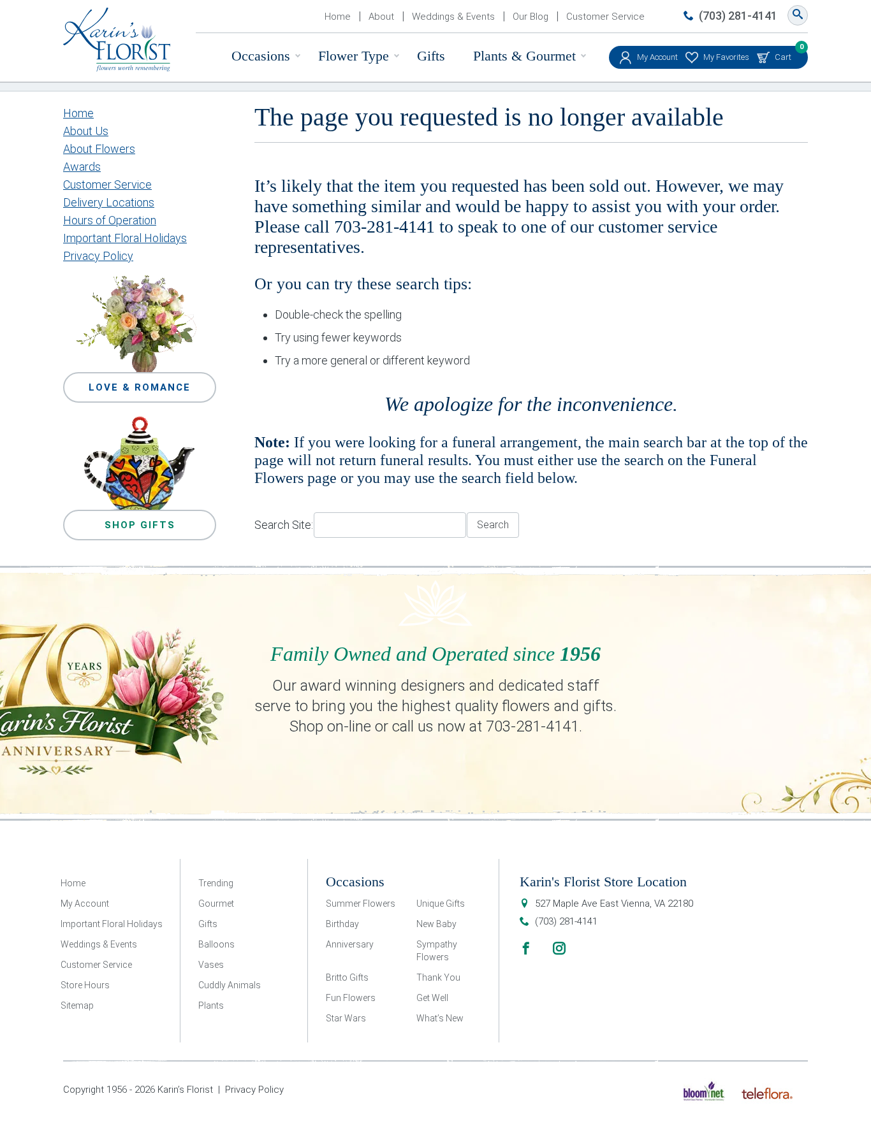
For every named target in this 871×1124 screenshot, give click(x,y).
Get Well (432, 998)
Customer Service (605, 16)
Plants (211, 1005)
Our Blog (530, 16)
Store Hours (85, 985)
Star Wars (346, 1018)
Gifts (431, 56)
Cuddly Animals (229, 985)
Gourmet (216, 903)
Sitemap (77, 1005)
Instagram (559, 948)
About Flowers (99, 148)
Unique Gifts (440, 903)
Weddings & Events (453, 16)
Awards (82, 166)
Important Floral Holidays (125, 238)
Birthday (342, 924)
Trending (215, 883)
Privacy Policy (98, 256)
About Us (85, 131)
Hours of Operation (109, 220)
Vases (211, 965)
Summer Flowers (360, 903)
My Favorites (726, 57)
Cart (783, 54)
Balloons (216, 944)
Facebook (526, 948)
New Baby (436, 924)
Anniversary (350, 944)
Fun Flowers (351, 998)
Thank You (438, 977)
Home (338, 16)
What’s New (440, 1018)
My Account (657, 57)
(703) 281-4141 (738, 15)
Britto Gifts (347, 977)
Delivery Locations (108, 202)
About (381, 16)
